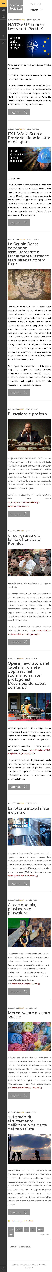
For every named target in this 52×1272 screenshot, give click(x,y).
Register (34, 10)
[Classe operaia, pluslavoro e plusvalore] (29, 932)
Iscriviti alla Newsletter (21, 1246)
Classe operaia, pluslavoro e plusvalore (22, 909)
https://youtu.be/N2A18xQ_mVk (26, 1087)
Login (33, 4)
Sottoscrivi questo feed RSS (22, 1221)
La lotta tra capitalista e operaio (28, 810)
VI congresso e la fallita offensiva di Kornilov (24, 539)
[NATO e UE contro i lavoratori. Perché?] (29, 46)
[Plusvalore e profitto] (29, 435)
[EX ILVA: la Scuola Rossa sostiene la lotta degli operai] (29, 159)
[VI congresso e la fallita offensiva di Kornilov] (29, 562)
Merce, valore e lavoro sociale (29, 1015)
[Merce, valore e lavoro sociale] (29, 1036)
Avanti (40, 1229)
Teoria (21, 409)
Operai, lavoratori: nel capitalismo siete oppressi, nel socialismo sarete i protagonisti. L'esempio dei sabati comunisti (28, 675)
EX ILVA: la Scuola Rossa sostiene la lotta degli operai (29, 138)
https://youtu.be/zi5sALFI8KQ (25, 983)
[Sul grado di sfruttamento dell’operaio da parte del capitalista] (29, 1149)
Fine (11, 1234)
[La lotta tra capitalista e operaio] (29, 832)
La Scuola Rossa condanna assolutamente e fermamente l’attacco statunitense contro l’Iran (28, 254)
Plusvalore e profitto (27, 414)
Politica (22, 20)
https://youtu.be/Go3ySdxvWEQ (22, 875)
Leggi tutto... (16, 112)
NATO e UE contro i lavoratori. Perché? (27, 26)
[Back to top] (3, 1268)
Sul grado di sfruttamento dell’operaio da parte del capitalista (27, 1123)
